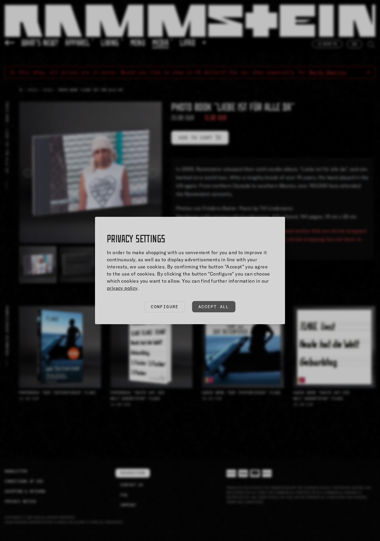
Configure (165, 306)
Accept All (213, 306)
